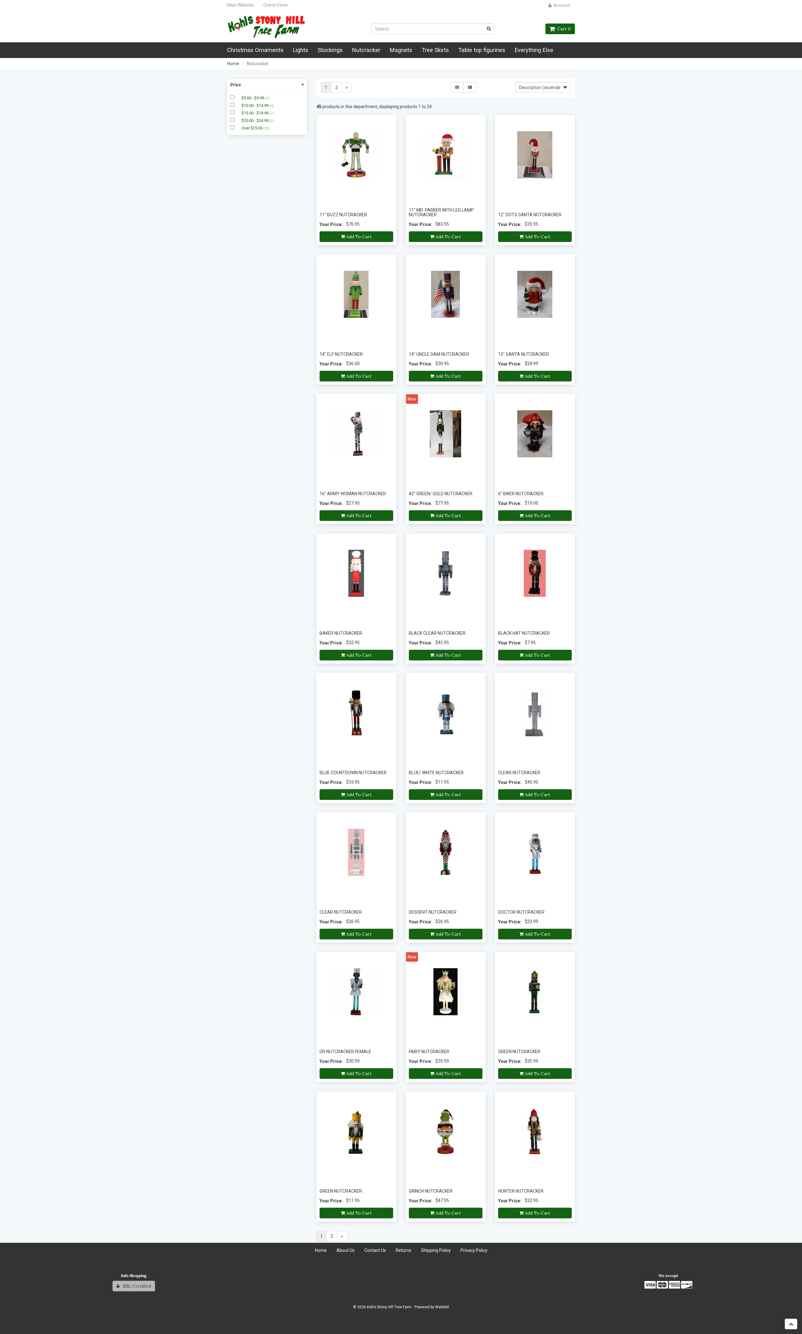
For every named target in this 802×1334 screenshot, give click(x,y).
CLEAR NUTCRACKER (519, 772)
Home (233, 63)
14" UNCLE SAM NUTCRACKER (439, 354)
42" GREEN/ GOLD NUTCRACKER (440, 493)
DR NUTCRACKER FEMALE (345, 1051)
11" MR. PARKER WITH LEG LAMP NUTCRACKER (441, 212)
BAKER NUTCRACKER (341, 633)
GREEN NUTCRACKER (519, 1051)
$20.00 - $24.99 (255, 120)
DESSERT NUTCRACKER (432, 912)
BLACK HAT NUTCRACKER (524, 633)
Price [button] (235, 84)
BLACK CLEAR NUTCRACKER (437, 633)
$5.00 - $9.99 (253, 98)
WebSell (442, 1307)
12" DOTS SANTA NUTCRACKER (529, 214)
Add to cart (358, 236)
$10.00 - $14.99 (255, 105)
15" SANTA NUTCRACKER (523, 354)
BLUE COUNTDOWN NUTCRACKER (353, 772)
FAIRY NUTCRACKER (429, 1051)
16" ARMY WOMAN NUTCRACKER (353, 493)
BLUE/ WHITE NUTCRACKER (436, 772)
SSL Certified (135, 1286)
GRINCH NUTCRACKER (431, 1191)
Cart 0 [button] (563, 29)
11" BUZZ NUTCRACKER (343, 214)
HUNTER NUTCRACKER (521, 1191)
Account (561, 5)
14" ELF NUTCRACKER (341, 354)
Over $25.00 (252, 128)
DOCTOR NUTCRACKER (521, 912)
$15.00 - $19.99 (255, 113)
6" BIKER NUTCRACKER (521, 493)
